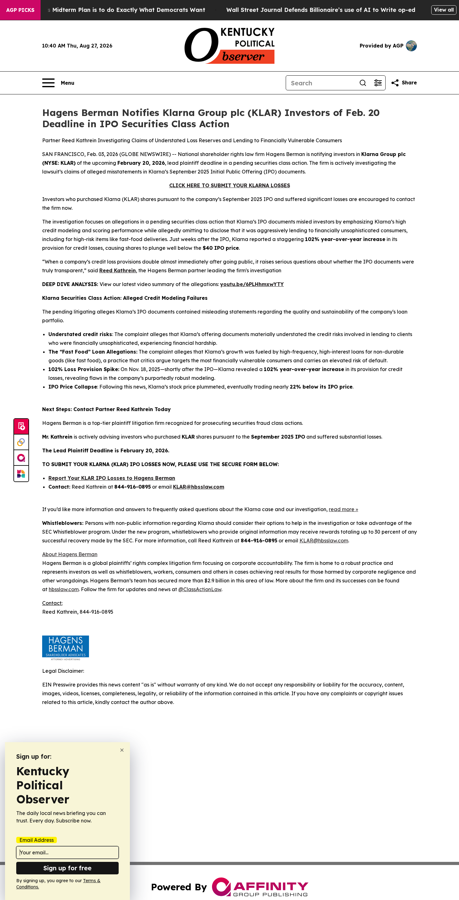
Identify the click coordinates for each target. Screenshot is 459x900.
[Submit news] (21, 427)
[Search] (362, 83)
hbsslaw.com (64, 589)
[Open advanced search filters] (377, 83)
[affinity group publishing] (21, 458)
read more (341, 509)
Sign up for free (67, 868)
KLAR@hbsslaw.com (198, 487)
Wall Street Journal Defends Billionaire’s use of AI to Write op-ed (320, 9)
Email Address (36, 840)
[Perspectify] (21, 442)
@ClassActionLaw (199, 589)
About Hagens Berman (69, 554)
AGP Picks (20, 10)
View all (444, 10)
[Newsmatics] (21, 473)
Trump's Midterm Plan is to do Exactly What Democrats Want (116, 9)
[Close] (122, 750)
